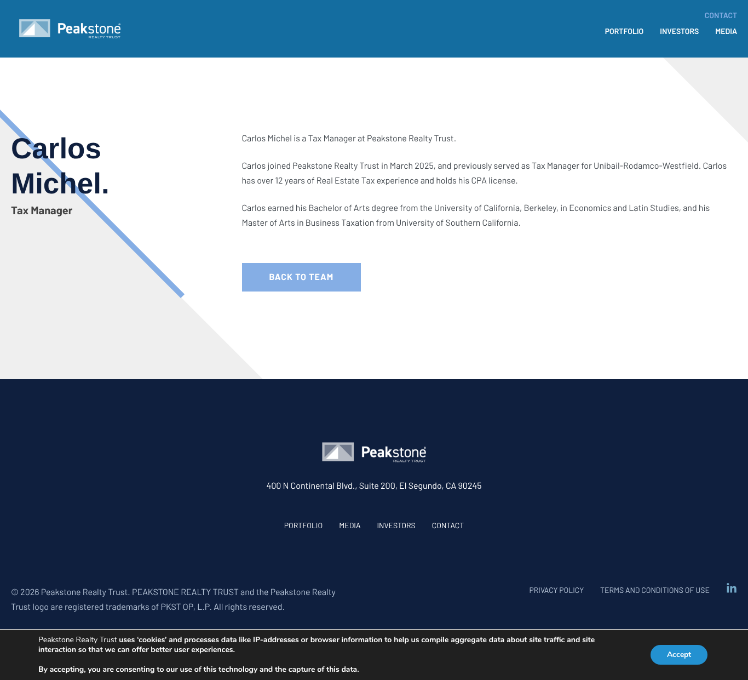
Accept (679, 654)
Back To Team (301, 277)
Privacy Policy (556, 590)
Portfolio (303, 525)
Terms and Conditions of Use (655, 590)
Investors (396, 525)
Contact (448, 525)
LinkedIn (731, 588)
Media (349, 525)
